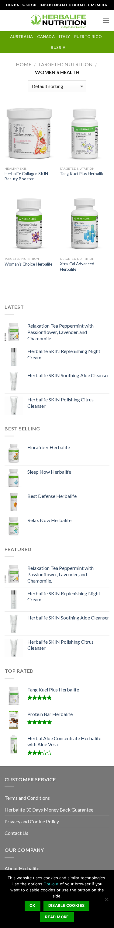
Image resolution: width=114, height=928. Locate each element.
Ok (32, 905)
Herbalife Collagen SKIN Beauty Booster (26, 176)
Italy (64, 36)
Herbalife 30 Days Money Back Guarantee (49, 809)
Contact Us (16, 833)
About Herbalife (22, 868)
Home (23, 64)
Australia (21, 36)
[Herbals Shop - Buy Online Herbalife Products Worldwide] (57, 20)
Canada (46, 36)
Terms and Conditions (27, 798)
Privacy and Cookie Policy (32, 821)
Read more (57, 917)
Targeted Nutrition (65, 64)
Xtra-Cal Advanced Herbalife (77, 266)
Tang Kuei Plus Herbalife (82, 173)
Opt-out (51, 883)
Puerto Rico (88, 36)
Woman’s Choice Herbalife (28, 264)
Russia (58, 47)
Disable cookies (66, 905)
